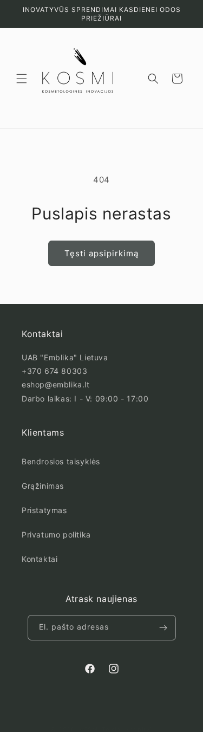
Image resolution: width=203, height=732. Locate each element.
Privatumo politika (56, 534)
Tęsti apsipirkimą (101, 253)
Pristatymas (44, 510)
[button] (22, 78)
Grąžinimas (43, 485)
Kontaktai (39, 558)
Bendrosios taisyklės (61, 461)
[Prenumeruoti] (163, 627)
